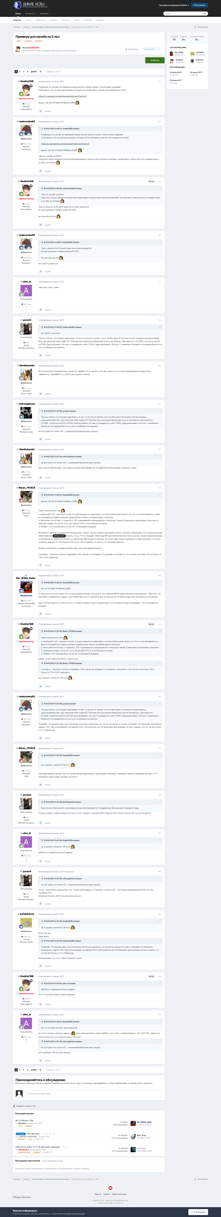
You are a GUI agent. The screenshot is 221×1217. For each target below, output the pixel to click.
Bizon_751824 (27, 487)
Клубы (28, 20)
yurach (27, 320)
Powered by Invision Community (110, 1203)
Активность (30, 13)
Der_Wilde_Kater (26, 578)
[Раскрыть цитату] (42, 128)
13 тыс (27, 510)
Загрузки (66, 20)
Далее (34, 72)
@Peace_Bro (59, 536)
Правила (100, 20)
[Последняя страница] (40, 71)
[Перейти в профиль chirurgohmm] (26, 413)
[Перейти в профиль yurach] (26, 329)
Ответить (155, 60)
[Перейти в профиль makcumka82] (26, 130)
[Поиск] (205, 14)
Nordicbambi (27, 365)
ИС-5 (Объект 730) (24, 1120)
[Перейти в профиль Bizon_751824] (26, 496)
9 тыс (27, 104)
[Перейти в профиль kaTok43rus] (26, 923)
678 (27, 342)
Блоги (76, 20)
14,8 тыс (27, 601)
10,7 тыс (27, 304)
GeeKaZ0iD (27, 81)
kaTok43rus (27, 914)
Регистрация (199, 5)
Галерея (53, 20)
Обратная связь (119, 1194)
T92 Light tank (33, 1134)
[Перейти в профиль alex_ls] (26, 290)
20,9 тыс (27, 144)
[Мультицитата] (40, 111)
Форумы (17, 20)
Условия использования (74, 1214)
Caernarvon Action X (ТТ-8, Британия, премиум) (37, 1147)
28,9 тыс (27, 936)
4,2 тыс (27, 388)
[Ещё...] (160, 81)
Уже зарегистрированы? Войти (173, 5)
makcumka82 (27, 121)
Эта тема (195, 13)
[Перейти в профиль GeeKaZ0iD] (18, 49)
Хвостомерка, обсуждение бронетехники (56, 50)
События (88, 20)
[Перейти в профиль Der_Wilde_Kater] (26, 587)
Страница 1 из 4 (53, 72)
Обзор (18, 13)
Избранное (40, 20)
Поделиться (132, 49)
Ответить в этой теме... (40, 1093)
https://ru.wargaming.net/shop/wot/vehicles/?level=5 (62, 96)
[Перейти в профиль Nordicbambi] (26, 374)
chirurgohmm (27, 403)
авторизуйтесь (100, 1083)
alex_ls (27, 281)
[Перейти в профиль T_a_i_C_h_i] (133, 1149)
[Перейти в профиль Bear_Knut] (133, 1136)
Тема (106, 1194)
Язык (97, 1194)
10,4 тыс (27, 426)
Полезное (44, 13)
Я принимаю (199, 1212)
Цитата (48, 111)
